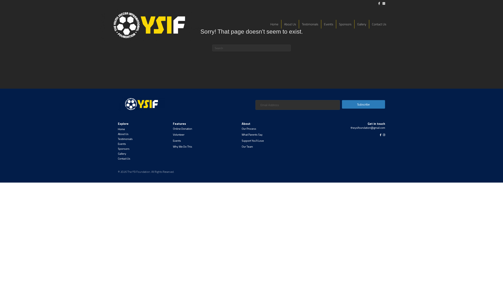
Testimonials (310, 24)
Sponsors (345, 24)
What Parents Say (252, 134)
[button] (363, 104)
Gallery (361, 24)
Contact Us (379, 24)
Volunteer (178, 134)
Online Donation (182, 129)
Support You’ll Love (253, 141)
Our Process (249, 129)
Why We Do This (182, 146)
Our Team (247, 146)
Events (328, 24)
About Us (290, 24)
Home (274, 24)
